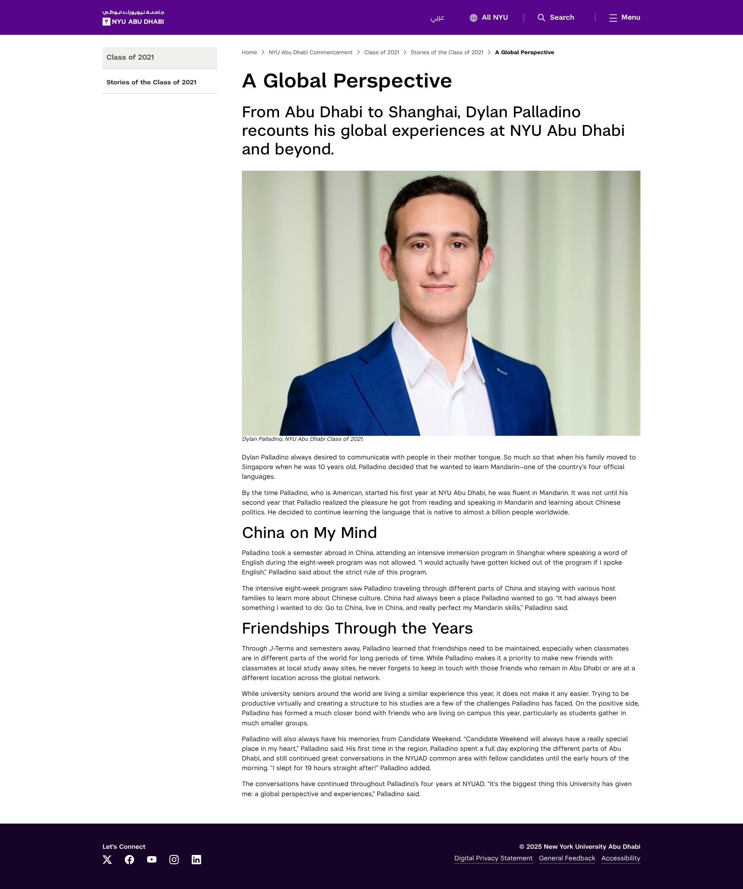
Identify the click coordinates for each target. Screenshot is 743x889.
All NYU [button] (495, 18)
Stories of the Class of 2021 (151, 82)
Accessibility (620, 858)
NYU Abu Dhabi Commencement (311, 52)
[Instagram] (174, 860)
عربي (437, 18)
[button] (558, 18)
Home (249, 52)
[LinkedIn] (196, 860)
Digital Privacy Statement (493, 858)
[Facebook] (129, 860)
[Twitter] (107, 860)
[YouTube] (151, 860)
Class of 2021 (381, 52)
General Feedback (567, 858)
